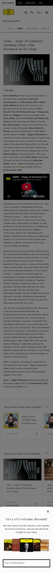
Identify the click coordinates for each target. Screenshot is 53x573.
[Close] (48, 511)
